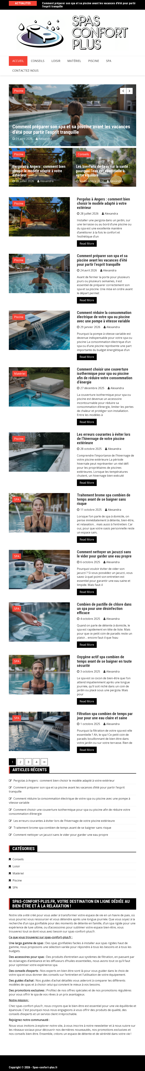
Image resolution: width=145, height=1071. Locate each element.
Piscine (93, 61)
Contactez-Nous (25, 71)
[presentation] (123, 91)
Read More (87, 243)
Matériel (74, 61)
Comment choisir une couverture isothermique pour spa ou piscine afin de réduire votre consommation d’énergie (104, 375)
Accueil (18, 61)
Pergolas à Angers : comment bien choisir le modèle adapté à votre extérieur (38, 170)
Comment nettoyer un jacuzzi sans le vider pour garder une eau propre (104, 554)
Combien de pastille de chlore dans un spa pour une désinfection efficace (104, 608)
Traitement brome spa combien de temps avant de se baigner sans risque (103, 499)
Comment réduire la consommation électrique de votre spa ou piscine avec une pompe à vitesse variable (104, 316)
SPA (108, 61)
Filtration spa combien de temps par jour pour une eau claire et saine (105, 716)
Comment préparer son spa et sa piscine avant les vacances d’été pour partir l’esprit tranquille (89, 5)
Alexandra (45, 139)
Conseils (37, 61)
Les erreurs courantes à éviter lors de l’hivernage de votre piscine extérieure (103, 438)
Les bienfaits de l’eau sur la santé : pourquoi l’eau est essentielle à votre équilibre (103, 170)
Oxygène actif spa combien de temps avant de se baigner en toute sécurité (104, 661)
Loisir (55, 61)
